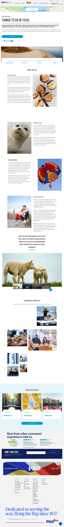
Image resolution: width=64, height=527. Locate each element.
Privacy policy (32, 519)
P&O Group (26, 479)
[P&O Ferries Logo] (7, 2)
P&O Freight (26, 484)
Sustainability (18, 485)
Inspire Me (8, 23)
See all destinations (32, 423)
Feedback (17, 481)
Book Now (12, 36)
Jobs (16, 491)
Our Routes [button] (17, 3)
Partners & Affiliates (44, 479)
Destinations (13, 23)
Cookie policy (26, 519)
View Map (32, 9)
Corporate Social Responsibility (18, 483)
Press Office (17, 487)
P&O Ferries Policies (35, 491)
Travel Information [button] (54, 3)
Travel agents (45, 484)
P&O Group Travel (26, 482)
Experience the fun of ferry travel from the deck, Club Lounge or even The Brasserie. (32, 304)
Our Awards (17, 489)
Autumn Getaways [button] (43, 3)
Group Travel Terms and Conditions (35, 488)
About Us (17, 479)
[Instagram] (10, 41)
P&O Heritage (27, 488)
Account (59, 4)
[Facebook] (2, 40)
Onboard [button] (35, 3)
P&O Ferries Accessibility (35, 503)
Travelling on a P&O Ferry (32, 301)
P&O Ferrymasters (27, 486)
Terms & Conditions (35, 479)
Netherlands (19, 23)
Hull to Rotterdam (40, 226)
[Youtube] (12, 41)
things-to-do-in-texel (26, 23)
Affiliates (43, 482)
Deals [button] (23, 3)
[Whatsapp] (7, 41)
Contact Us (17, 492)
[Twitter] (4, 41)
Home (4, 23)
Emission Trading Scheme (36, 500)
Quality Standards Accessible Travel (35, 495)
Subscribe (53, 452)
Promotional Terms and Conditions (35, 483)
